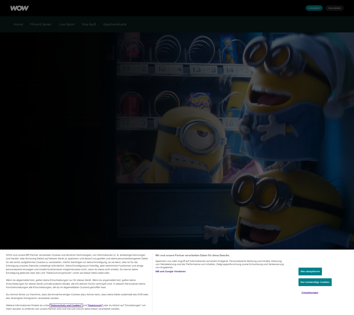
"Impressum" (95, 305)
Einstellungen (310, 292)
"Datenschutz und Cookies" (66, 305)
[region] (177, 282)
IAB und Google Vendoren (170, 271)
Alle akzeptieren (310, 271)
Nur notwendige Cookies (315, 282)
